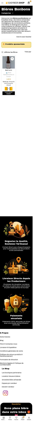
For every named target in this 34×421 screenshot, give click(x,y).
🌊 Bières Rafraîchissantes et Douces (8, 74)
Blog (1, 340)
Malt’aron (8, 70)
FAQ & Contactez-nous (8, 344)
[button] (8, 93)
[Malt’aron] (8, 62)
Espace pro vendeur (9, 383)
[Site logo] (15, 3)
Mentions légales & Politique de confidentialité (11, 364)
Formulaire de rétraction (9, 360)
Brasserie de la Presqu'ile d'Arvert (9, 83)
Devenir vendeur (8, 387)
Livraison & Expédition (8, 347)
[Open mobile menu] (2, 3)
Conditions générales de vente (11, 351)
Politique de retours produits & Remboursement (11, 355)
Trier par (28, 52)
